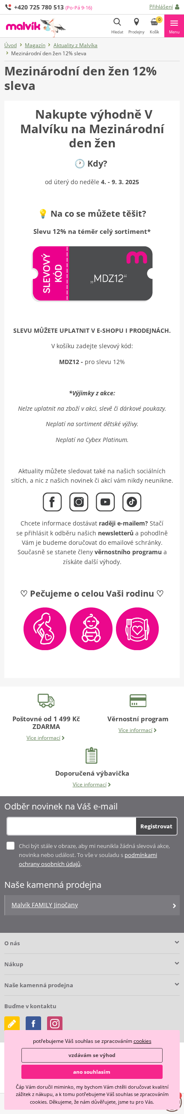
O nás (12, 943)
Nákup (13, 964)
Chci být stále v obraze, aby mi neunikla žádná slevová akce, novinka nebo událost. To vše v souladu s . (94, 855)
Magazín (35, 45)
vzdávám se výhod (92, 1055)
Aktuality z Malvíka (75, 45)
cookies (142, 1041)
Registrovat (156, 826)
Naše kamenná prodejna (38, 985)
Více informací (43, 738)
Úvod (10, 45)
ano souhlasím (91, 1071)
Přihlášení (161, 6)
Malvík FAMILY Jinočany (45, 905)
